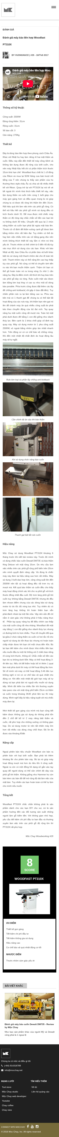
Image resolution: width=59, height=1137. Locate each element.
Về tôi (34, 1087)
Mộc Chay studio (10, 1091)
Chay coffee (7, 1105)
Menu (53, 6)
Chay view (7, 1110)
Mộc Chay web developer (14, 1096)
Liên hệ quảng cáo (40, 1091)
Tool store (6, 1087)
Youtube (6, 1101)
